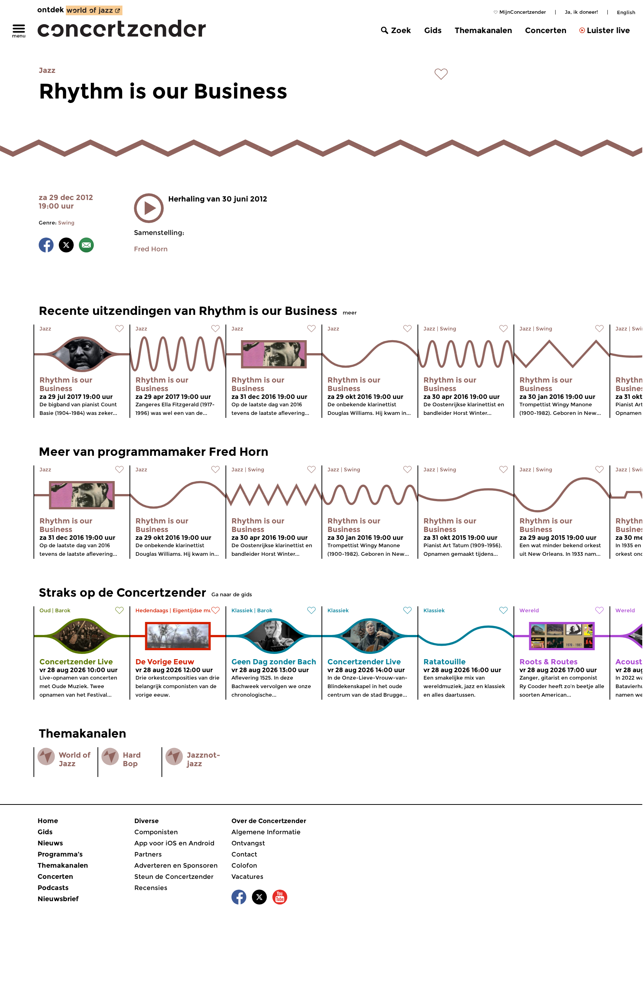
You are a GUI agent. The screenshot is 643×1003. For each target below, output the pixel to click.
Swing (66, 222)
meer (350, 312)
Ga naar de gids (231, 594)
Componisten (156, 832)
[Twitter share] (66, 246)
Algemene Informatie (266, 832)
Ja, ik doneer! (581, 12)
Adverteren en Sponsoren (176, 865)
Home (48, 821)
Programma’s (60, 854)
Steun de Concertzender (174, 876)
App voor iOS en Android (174, 843)
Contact (244, 854)
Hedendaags (151, 610)
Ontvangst (248, 843)
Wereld (529, 610)
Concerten (545, 30)
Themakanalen (483, 30)
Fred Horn (151, 249)
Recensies (150, 887)
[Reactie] (86, 246)
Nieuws (50, 843)
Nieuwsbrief (58, 899)
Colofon (244, 865)
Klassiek (242, 610)
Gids (433, 30)
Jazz (47, 70)
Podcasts (53, 888)
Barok (62, 610)
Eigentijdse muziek (198, 610)
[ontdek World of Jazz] (94, 10)
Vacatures (247, 876)
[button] (149, 208)
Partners (148, 854)
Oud (45, 610)
